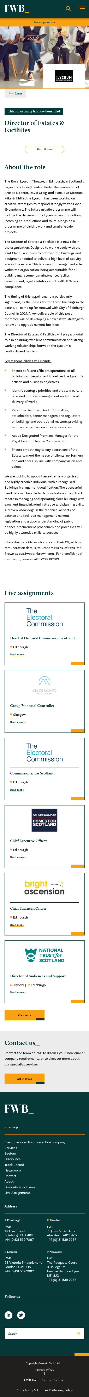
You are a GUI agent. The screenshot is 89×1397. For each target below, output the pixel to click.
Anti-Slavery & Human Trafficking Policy (45, 1390)
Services (11, 1148)
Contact (10, 1176)
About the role (45, 149)
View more (24, 1015)
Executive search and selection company (35, 1142)
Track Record (14, 1165)
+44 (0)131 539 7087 (19, 1240)
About (9, 1182)
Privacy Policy (44, 1370)
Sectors (10, 1153)
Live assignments (43, 22)
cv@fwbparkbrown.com (36, 554)
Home (18, 93)
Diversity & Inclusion (20, 1187)
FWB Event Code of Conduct (44, 1380)
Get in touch (24, 1078)
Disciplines (13, 1159)
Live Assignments (18, 1193)
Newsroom (13, 1170)
